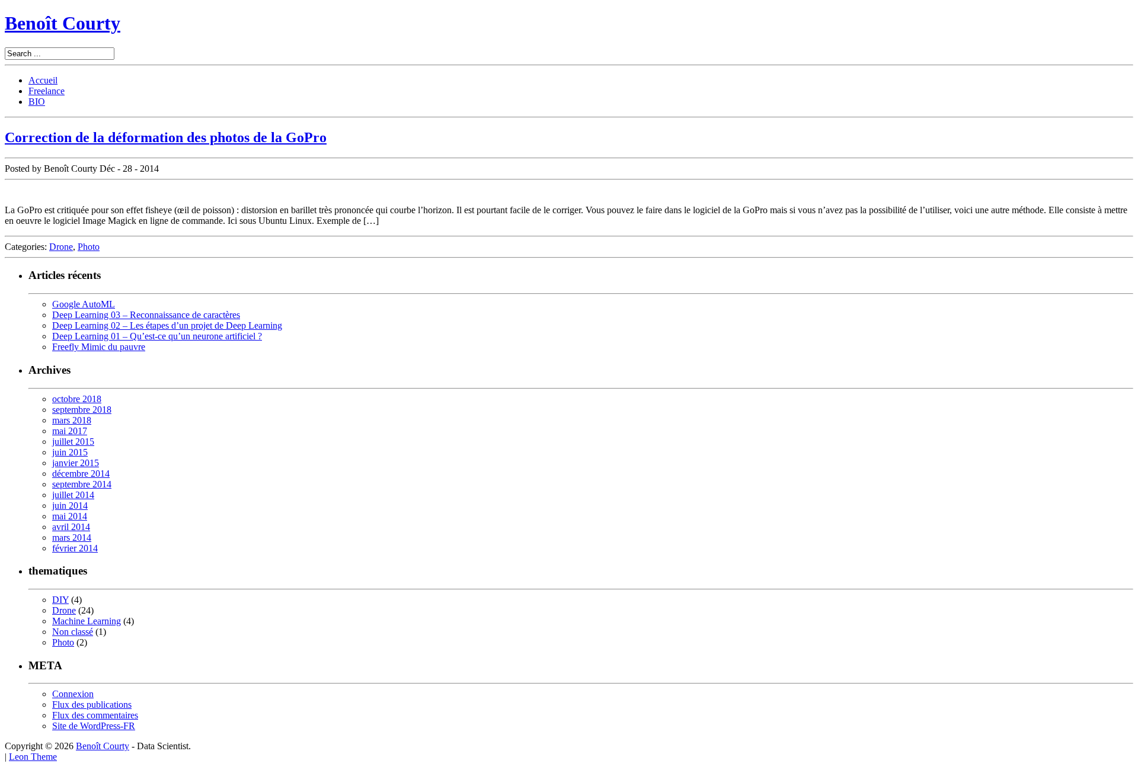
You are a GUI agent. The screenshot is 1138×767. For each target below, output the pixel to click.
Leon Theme (33, 757)
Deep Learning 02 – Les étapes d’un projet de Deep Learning (167, 325)
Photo (89, 247)
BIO (36, 102)
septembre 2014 (81, 484)
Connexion (73, 694)
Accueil (42, 80)
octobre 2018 (76, 399)
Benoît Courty (62, 23)
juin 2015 (70, 452)
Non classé (72, 632)
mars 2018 (71, 420)
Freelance (46, 91)
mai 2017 (69, 431)
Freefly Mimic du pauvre (98, 347)
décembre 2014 (81, 473)
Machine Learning (86, 621)
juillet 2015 (73, 442)
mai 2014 (69, 516)
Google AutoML (83, 304)
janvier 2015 (75, 463)
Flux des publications (92, 704)
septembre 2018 (81, 410)
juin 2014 (70, 505)
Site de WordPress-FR (93, 726)
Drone (61, 247)
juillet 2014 (73, 495)
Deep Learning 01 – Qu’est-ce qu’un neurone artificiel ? (157, 336)
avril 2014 (71, 527)
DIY (60, 600)
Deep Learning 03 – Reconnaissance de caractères (146, 315)
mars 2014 (71, 537)
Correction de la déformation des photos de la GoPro (166, 137)
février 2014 (75, 548)
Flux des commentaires (95, 715)
